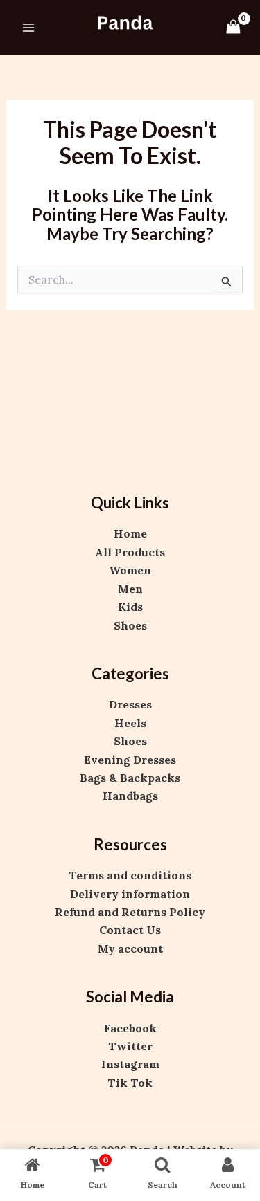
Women (130, 570)
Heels (130, 723)
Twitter (130, 1046)
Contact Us (130, 930)
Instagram (130, 1064)
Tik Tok (130, 1083)
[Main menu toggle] (28, 27)
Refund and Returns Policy (130, 912)
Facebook (130, 1028)
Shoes (130, 625)
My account (130, 948)
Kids (130, 607)
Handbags (130, 796)
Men (130, 589)
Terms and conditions (130, 875)
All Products (130, 552)
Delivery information (130, 894)
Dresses (130, 704)
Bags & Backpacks (130, 778)
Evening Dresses (130, 760)
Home (130, 533)
